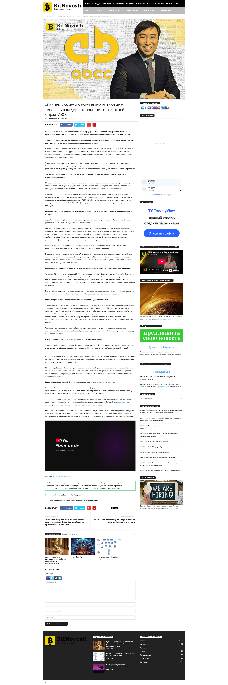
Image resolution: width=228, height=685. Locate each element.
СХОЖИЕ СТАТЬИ (53, 534)
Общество (143, 662)
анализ (64, 488)
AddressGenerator (146, 410)
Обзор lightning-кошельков (160, 441)
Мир (86, 10)
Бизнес (142, 651)
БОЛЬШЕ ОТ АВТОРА (69, 534)
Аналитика (108, 3)
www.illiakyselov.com (147, 457)
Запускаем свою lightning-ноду (107, 558)
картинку (143, 387)
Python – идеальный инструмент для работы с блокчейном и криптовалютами (55, 560)
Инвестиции (132, 10)
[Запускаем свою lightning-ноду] (109, 546)
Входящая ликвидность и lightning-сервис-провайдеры (120, 654)
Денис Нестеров (53, 118)
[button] (181, 10)
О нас (176, 3)
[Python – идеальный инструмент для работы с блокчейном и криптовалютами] (57, 546)
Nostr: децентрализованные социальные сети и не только (118, 666)
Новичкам (140, 3)
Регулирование (145, 655)
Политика (99, 10)
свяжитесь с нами (172, 508)
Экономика (114, 10)
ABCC (82, 132)
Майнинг (120, 3)
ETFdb (142, 418)
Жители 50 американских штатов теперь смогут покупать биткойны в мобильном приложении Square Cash (64, 522)
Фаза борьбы (76, 557)
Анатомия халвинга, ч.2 (168, 457)
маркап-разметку (163, 387)
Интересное (166, 10)
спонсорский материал (62, 476)
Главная (47, 16)
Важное (130, 3)
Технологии (149, 10)
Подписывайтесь (52, 495)
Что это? (151, 3)
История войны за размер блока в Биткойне (166, 470)
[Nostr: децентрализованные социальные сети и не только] (98, 668)
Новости (89, 3)
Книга (169, 3)
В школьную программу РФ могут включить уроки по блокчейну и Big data (114, 520)
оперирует (121, 402)
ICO (53, 16)
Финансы (143, 648)
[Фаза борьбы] (83, 546)
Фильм (161, 3)
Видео (98, 3)
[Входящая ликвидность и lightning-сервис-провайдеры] (98, 656)
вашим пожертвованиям (164, 319)
